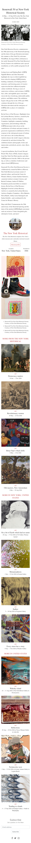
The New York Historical (15, 233)
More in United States (15, 653)
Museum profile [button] (15, 244)
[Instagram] (18, 838)
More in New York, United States (15, 496)
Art (15, 374)
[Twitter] (15, 838)
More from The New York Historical (15, 339)
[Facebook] (12, 838)
